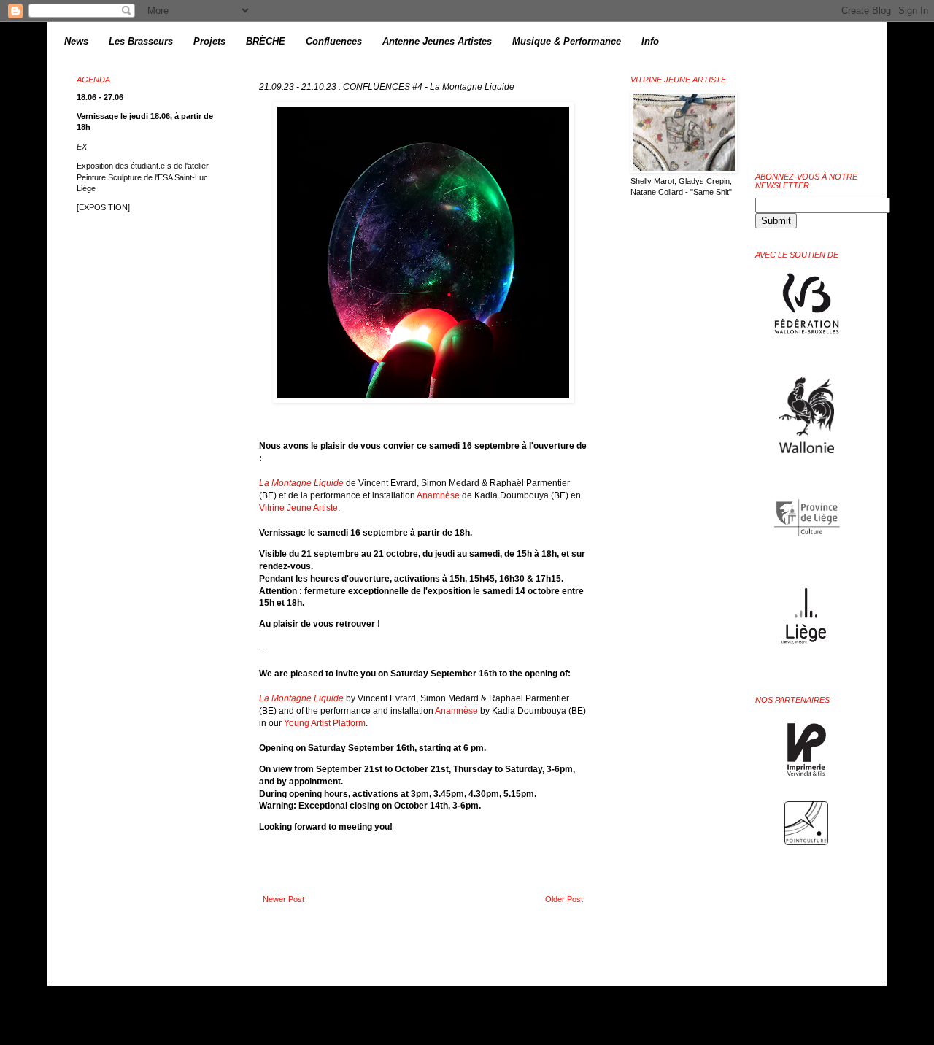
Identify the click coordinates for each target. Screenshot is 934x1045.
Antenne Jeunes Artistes (437, 41)
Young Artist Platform (325, 723)
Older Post (564, 899)
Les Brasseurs (141, 41)
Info (650, 41)
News (76, 41)
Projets (209, 41)
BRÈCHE (265, 41)
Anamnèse (438, 495)
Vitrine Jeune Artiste (298, 508)
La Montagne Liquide (301, 483)
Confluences (334, 41)
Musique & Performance (566, 41)
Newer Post (283, 899)
